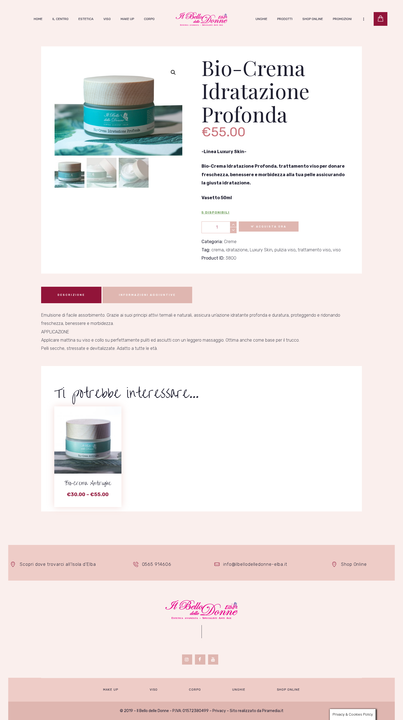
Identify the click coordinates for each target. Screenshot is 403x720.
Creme (230, 241)
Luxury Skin (261, 249)
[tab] (71, 295)
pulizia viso (285, 249)
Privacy (219, 710)
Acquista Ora (271, 226)
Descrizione (71, 295)
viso (337, 249)
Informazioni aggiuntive (147, 295)
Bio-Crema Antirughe (87, 483)
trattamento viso (314, 249)
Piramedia (271, 710)
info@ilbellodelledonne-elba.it (255, 564)
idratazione (237, 249)
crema (217, 249)
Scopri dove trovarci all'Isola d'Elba (58, 564)
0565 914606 (156, 564)
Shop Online (354, 564)
